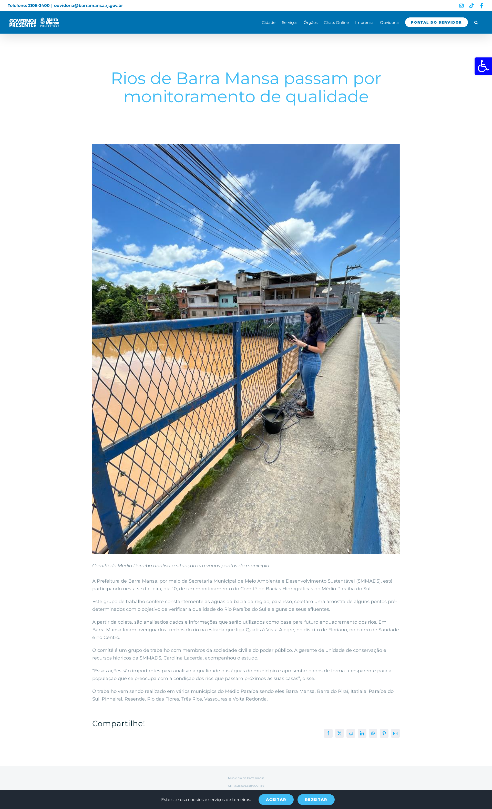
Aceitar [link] (276, 799)
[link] (483, 66)
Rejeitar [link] (316, 799)
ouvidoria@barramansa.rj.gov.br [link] (88, 5)
